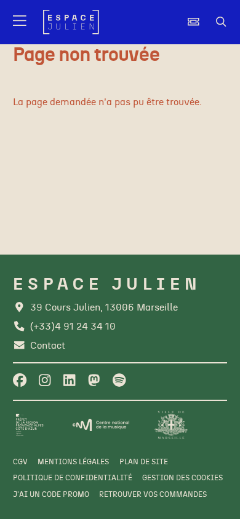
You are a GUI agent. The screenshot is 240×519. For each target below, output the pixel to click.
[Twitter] (94, 381)
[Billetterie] (193, 22)
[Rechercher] (221, 22)
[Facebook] (19, 381)
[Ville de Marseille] (171, 425)
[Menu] (20, 22)
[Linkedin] (69, 381)
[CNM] (101, 425)
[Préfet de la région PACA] (30, 425)
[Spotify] (119, 381)
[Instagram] (44, 381)
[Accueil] (71, 22)
